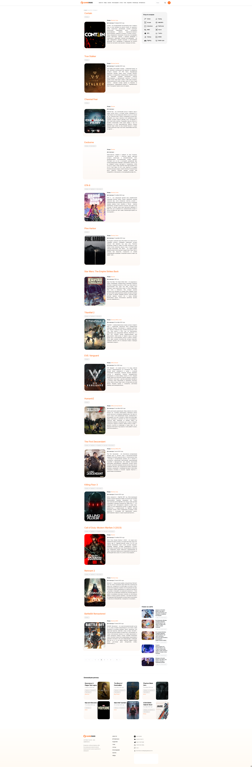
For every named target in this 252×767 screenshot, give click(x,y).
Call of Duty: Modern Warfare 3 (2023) (103, 527)
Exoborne (89, 142)
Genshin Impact (163, 617)
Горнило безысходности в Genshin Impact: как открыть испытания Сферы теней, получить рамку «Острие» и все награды (161, 649)
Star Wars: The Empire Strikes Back (101, 271)
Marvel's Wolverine (91, 703)
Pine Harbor (90, 228)
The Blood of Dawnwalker (118, 684)
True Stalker (90, 56)
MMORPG (160, 22)
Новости (101, 2)
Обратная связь (140, 745)
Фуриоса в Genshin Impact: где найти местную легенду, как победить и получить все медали (161, 612)
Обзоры (109, 2)
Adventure (150, 26)
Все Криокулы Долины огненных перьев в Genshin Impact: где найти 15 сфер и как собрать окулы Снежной (161, 624)
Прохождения (115, 2)
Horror (160, 29)
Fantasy (149, 37)
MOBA (160, 37)
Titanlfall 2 (89, 312)
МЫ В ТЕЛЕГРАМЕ (140, 742)
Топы (125, 2)
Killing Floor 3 (91, 484)
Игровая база (142, 2)
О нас (137, 747)
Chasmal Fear (91, 99)
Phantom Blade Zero (148, 684)
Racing (160, 19)
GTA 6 (87, 185)
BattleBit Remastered (94, 614)
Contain (88, 13)
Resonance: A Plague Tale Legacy (91, 684)
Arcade (149, 22)
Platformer (161, 26)
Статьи (121, 2)
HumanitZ (89, 398)
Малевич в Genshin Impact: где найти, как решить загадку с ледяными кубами (161, 660)
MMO (148, 29)
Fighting (149, 40)
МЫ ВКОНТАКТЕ (139, 739)
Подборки (129, 2)
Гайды (105, 2)
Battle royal (161, 40)
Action (148, 19)
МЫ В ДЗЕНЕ (139, 736)
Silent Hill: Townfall (120, 703)
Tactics (160, 33)
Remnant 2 (89, 571)
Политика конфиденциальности (144, 750)
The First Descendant (94, 441)
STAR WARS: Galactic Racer (147, 704)
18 (116, 659)
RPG (148, 33)
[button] (169, 2)
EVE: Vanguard (91, 355)
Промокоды (135, 2)
